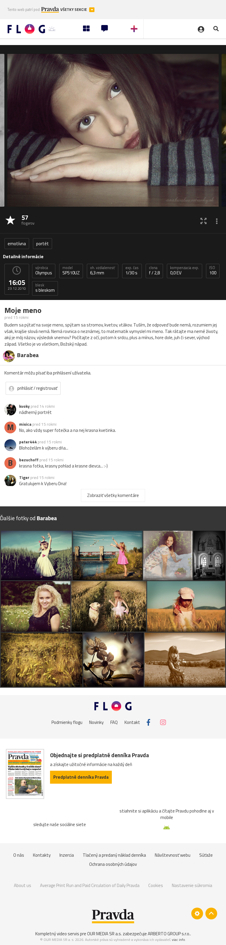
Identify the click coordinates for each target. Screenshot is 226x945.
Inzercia (66, 855)
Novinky (96, 722)
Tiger (24, 477)
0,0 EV (184, 270)
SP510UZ (71, 270)
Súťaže (206, 855)
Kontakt (132, 722)
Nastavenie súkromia (192, 885)
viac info (178, 939)
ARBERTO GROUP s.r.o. (169, 933)
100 (212, 270)
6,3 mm (102, 270)
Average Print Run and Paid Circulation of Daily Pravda (89, 885)
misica (25, 424)
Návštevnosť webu (172, 855)
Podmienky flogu (66, 722)
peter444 (28, 442)
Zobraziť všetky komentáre (113, 495)
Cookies (155, 885)
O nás (18, 855)
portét (42, 243)
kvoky (24, 406)
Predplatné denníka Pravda (81, 777)
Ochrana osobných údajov (113, 864)
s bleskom (45, 288)
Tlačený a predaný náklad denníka (114, 855)
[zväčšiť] (203, 221)
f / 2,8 (154, 270)
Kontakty (42, 855)
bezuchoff (29, 460)
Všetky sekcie (74, 9)
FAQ (114, 722)
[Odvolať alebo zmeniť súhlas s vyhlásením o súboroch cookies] (197, 913)
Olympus (43, 270)
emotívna (17, 243)
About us (22, 885)
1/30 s (132, 270)
